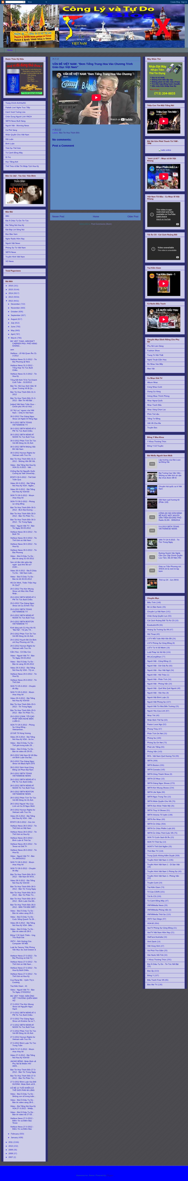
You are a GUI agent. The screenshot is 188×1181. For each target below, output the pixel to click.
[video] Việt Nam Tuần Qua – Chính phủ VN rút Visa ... (23, 405)
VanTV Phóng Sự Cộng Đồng (160, 928)
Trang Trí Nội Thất (155, 355)
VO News (10, 261)
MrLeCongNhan (154, 657)
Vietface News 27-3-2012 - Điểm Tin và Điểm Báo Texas (22, 1120)
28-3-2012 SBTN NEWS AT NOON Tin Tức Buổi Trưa (22, 786)
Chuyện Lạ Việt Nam (156, 611)
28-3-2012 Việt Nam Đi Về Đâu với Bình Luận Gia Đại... (23, 756)
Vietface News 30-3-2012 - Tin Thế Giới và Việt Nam (23, 539)
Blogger (110, 1175)
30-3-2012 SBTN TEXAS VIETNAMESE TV (21, 423)
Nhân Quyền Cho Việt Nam (17, 135)
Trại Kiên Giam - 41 (18, 986)
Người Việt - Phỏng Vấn (157, 684)
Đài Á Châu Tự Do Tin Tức (17, 220)
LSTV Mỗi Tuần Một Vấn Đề (159, 638)
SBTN (149, 760)
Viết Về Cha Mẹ (154, 423)
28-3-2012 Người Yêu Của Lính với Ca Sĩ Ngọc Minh (22, 805)
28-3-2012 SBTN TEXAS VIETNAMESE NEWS (21, 774)
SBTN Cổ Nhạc (153, 779)
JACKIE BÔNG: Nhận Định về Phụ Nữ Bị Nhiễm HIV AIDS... (23, 1063)
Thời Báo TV (152, 851)
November (16, 308)
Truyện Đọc (152, 427)
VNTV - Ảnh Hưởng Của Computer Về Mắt (20, 942)
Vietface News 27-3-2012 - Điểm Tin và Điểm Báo (22, 1128)
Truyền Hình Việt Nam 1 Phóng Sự (162, 871)
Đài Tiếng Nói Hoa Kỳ (15, 225)
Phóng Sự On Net (155, 742)
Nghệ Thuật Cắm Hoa (156, 360)
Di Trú (8, 157)
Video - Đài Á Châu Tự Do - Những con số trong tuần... (23, 1095)
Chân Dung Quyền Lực (157, 616)
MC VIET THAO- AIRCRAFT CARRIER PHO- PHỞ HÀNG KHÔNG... (23, 343)
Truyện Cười (152, 883)
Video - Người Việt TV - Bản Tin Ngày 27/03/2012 (22, 991)
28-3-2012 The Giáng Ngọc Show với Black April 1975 (22, 762)
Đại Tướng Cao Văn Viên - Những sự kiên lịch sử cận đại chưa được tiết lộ (170, 475)
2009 (11, 1150)
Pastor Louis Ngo (154, 724)
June (13, 326)
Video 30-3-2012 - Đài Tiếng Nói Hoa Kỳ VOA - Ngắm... (22, 484)
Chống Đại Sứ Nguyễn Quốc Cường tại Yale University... (23, 472)
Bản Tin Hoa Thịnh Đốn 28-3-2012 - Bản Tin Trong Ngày (23, 887)
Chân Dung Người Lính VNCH (19, 116)
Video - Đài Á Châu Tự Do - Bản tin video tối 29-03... (22, 750)
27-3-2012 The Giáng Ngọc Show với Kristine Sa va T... (23, 1020)
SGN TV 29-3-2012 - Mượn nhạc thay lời (22, 693)
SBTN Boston (153, 765)
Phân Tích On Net (155, 733)
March (14, 338)
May (13, 330)
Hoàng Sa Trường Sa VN (158, 629)
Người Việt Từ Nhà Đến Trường (161, 706)
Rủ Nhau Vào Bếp (155, 364)
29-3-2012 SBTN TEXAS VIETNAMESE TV (21, 610)
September (16, 315)
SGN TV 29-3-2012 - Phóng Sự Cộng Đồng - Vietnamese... (22, 727)
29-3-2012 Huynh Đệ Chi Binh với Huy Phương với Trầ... (23, 641)
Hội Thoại (151, 634)
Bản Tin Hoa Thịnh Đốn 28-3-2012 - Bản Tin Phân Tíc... (23, 894)
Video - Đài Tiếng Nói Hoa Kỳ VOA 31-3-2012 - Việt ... (23, 466)
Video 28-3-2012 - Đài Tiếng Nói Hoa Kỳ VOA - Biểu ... (22, 924)
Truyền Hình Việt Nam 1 (157, 860)
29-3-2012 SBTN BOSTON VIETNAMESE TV (22, 622)
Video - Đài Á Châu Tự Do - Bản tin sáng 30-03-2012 (22, 663)
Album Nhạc (152, 382)
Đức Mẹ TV (152, 984)
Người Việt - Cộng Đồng (157, 661)
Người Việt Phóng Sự (156, 702)
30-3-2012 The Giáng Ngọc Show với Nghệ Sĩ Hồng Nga (23, 417)
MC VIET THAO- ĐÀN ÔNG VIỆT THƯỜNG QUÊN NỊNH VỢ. (23, 998)
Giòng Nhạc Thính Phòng (158, 396)
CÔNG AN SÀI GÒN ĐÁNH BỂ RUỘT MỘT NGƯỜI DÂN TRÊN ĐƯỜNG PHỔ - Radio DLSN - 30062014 (170, 516)
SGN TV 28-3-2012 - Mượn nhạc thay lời (22, 863)
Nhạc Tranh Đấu (154, 405)
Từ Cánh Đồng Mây (14, 153)
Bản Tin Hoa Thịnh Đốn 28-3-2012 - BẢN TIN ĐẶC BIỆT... (23, 906)
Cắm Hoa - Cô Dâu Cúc (20, 652)
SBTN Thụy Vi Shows (156, 810)
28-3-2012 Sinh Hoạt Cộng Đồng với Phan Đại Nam (22, 768)
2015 (11, 289)
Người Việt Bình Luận (156, 697)
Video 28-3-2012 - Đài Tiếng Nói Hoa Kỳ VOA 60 (22, 881)
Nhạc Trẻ (151, 715)
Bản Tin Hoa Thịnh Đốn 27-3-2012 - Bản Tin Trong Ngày (23, 1071)
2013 (11, 297)
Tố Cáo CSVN (153, 892)
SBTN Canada (153, 769)
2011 (11, 1142)
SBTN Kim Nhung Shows (158, 788)
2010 (11, 1146)
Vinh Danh (151, 941)
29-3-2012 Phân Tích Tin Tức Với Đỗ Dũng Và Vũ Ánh (23, 635)
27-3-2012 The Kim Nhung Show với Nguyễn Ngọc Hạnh (22, 1006)
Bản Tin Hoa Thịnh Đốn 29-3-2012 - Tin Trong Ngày (23, 705)
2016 (11, 286)
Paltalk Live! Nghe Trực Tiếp (18, 107)
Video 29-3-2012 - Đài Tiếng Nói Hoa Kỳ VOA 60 (22, 699)
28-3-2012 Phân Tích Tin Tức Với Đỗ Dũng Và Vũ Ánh (23, 799)
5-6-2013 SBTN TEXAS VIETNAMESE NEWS (169, 527)
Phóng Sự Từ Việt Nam (16, 248)
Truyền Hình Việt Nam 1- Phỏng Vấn (163, 876)
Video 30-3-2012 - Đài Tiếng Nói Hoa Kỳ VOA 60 (22, 490)
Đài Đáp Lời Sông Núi (15, 229)
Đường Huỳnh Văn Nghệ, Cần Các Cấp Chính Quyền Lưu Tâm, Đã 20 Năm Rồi (170, 555)
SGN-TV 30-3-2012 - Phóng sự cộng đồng (22, 502)
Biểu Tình (151, 602)
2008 (11, 1153)
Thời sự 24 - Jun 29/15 (169, 580)
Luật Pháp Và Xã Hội (156, 652)
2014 (11, 293)
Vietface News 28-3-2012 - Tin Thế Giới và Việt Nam (23, 827)
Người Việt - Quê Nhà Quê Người (161, 688)
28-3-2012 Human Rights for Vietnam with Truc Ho (22, 811)
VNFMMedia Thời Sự (156, 914)
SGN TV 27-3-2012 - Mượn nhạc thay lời (22, 1050)
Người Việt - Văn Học (156, 693)
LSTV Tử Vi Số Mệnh (156, 648)
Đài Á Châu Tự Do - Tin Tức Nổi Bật (163, 964)
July (13, 323)
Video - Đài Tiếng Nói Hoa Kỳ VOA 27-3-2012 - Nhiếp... (23, 1107)
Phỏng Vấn (152, 751)
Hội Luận (9, 139)
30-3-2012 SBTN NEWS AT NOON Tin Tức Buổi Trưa (22, 435)
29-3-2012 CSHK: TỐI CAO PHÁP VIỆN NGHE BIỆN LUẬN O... (22, 718)
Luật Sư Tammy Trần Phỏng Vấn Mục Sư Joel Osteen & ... (23, 949)
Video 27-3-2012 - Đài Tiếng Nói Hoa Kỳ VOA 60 (22, 1056)
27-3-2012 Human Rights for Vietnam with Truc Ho (22, 1038)
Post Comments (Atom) (101, 224)
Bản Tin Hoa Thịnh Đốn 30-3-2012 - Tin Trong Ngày (23, 521)
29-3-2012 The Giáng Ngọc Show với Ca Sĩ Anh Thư (22, 604)
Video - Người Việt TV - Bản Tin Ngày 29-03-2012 (22, 657)
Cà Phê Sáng (11, 130)
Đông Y (150, 975)
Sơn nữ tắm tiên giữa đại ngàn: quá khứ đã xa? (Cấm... (21, 564)
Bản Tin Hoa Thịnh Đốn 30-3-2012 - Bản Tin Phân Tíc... (23, 514)
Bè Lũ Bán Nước (154, 607)
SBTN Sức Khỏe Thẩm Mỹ (158, 806)
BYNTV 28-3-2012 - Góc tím (22, 822)
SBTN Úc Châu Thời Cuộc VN (160, 833)
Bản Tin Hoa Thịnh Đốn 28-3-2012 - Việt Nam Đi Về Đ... (23, 875)
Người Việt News (13, 243)
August (14, 319)
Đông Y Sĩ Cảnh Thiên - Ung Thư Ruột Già (22, 936)
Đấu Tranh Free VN (155, 980)
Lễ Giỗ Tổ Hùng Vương (20, 733)
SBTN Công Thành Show (158, 774)
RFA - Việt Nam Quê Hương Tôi (161, 756)
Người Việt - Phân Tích (157, 679)
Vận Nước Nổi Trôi (155, 955)
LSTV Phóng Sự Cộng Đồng (159, 643)
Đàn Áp (150, 971)
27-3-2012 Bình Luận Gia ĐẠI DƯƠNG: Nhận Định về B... (23, 1083)
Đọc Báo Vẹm (11, 234)
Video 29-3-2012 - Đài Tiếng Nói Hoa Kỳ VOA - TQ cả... (22, 669)
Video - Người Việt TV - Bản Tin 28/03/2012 (22, 857)
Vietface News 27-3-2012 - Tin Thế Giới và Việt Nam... (23, 963)
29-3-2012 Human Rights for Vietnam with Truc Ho (22, 647)
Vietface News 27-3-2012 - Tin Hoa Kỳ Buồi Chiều (23, 969)
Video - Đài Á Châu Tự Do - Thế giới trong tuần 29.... (22, 744)
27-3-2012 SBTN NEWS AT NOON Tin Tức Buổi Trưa (22, 1026)
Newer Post (58, 216)
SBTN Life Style (154, 792)
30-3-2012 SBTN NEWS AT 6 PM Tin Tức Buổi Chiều (23, 429)
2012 (11, 301)
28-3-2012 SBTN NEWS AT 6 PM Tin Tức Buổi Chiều (23, 780)
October (14, 311)
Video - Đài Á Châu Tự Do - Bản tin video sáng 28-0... (22, 1101)
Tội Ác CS (151, 896)
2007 (11, 1157)
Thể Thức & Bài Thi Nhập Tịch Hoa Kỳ (22, 166)
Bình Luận (10, 143)
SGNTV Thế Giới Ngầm (157, 846)
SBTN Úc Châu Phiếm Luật (159, 828)
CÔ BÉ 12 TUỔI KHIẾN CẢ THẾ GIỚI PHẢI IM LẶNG (22, 1089)
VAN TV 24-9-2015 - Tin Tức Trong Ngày (169, 541)
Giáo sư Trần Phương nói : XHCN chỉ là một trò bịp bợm (170, 568)
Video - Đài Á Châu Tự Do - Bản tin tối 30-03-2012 (22, 578)
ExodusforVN (153, 625)
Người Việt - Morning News (17, 125)
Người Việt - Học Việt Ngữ (158, 670)
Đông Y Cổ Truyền (155, 446)
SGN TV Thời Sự (154, 842)
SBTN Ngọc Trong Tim (157, 797)
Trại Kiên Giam (153, 887)
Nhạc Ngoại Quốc (155, 400)
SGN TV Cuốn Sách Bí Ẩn (158, 837)
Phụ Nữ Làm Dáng (155, 346)
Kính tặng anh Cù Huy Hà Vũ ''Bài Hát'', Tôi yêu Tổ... (23, 629)
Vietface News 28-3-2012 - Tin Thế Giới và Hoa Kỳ (23, 833)
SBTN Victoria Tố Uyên (157, 815)
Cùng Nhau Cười (154, 387)
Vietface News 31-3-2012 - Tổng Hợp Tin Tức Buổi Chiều (22, 367)
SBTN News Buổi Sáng (15, 121)
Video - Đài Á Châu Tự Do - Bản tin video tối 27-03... (22, 1113)
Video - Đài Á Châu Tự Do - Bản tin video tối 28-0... (22, 930)
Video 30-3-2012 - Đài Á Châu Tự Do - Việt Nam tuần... (23, 571)
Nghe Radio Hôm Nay (15, 239)
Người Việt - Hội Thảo (156, 675)
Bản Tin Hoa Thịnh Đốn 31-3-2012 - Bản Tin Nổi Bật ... (23, 399)
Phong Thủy (152, 729)
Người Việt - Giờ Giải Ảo (157, 666)
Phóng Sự (151, 738)
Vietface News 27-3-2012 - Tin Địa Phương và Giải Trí (23, 957)
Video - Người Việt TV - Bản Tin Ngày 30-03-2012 (22, 527)
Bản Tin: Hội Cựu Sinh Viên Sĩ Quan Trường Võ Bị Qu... (23, 387)
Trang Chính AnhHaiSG (16, 103)
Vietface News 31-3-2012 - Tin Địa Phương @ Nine (23, 360)
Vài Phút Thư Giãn (155, 950)
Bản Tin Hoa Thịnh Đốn (69, 133)
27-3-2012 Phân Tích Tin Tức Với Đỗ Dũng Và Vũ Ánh (23, 1032)
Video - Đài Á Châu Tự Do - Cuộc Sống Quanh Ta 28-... (23, 918)
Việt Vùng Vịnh (153, 946)
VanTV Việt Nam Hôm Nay (158, 932)
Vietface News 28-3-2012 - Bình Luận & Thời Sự (22, 839)
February (15, 1134)
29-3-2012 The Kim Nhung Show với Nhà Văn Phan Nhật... (22, 591)
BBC (7, 216)
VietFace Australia (155, 937)
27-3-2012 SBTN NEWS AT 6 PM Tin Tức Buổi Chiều (23, 1014)
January (14, 1137)
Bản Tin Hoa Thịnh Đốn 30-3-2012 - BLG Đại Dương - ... (23, 508)
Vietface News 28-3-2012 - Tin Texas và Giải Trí (23, 845)
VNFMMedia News (155, 905)
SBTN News (11, 252)
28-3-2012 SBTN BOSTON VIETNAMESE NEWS (22, 793)
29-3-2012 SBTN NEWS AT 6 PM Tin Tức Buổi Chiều (23, 598)
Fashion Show (153, 350)
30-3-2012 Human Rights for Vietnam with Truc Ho (22, 454)
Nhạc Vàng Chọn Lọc (156, 409)
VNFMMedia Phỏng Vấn (157, 910)
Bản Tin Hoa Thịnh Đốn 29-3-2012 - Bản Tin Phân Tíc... (23, 711)
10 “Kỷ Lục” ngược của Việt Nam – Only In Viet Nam (22, 411)
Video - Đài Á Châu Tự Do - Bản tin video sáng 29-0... (22, 912)
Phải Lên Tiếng (153, 747)
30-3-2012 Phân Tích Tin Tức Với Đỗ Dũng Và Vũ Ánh (23, 442)
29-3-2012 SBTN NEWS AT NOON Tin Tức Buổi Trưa (22, 616)
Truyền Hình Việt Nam (15, 257)
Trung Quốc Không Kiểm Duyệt (160, 855)
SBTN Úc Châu (153, 824)
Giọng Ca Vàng (154, 391)
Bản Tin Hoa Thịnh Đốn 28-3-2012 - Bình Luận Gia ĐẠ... (23, 900)
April (13, 334)
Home (10, 50)
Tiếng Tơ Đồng (153, 419)
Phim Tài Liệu (153, 414)
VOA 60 (150, 923)
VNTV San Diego (154, 919)
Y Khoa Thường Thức (156, 441)
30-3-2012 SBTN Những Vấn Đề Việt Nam (23, 448)
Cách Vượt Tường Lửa (15, 112)
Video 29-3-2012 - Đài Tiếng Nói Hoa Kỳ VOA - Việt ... (22, 817)
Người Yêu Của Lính (156, 711)
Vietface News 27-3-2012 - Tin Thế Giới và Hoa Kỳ (23, 975)
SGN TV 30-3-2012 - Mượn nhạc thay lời (22, 496)
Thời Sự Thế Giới (13, 148)
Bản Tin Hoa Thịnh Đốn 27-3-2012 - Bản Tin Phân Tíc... (23, 1077)
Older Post (132, 216)
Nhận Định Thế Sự (155, 720)
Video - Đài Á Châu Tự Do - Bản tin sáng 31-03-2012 (22, 557)
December (16, 304)
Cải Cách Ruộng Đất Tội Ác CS (160, 620)
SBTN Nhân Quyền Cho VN (159, 801)
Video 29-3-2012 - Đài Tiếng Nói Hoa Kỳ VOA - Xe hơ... (22, 738)
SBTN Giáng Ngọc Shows (158, 783)
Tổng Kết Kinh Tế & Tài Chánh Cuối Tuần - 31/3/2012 (23, 381)
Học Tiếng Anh (12, 162)
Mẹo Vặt (151, 368)
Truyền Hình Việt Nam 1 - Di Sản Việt (163, 864)
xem (12, 349)
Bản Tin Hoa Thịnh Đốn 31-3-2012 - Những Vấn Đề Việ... (23, 460)
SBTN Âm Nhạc (154, 819)
